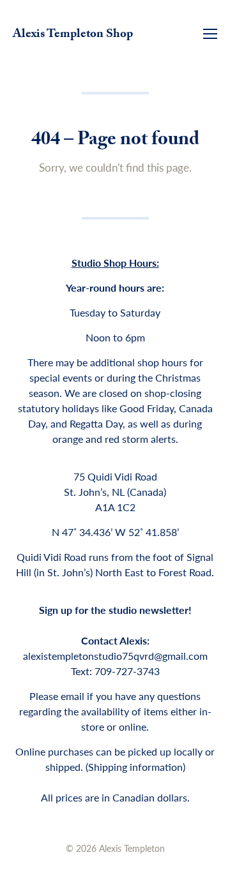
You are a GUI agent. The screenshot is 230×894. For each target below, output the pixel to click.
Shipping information (135, 766)
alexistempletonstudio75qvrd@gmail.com (115, 655)
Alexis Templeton (132, 848)
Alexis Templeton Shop (73, 35)
